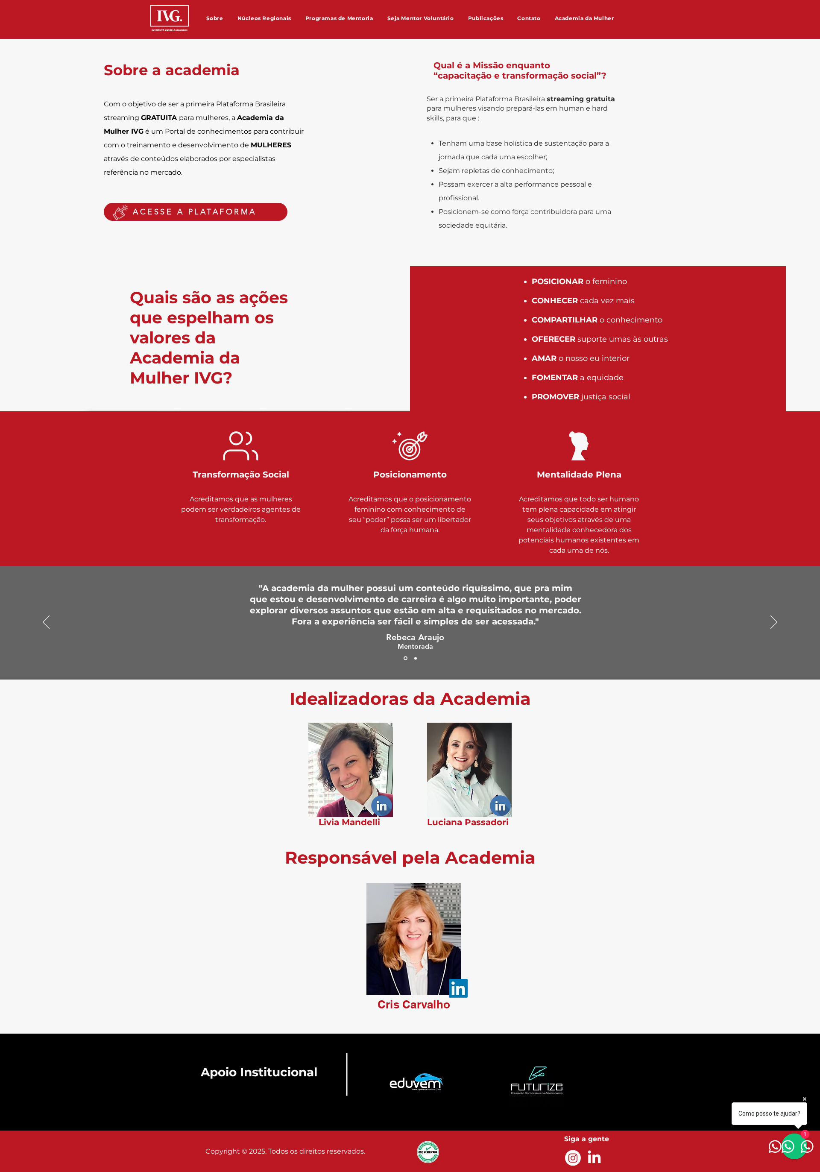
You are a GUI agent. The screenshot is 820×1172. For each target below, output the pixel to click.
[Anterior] (46, 622)
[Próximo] (773, 622)
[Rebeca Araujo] (405, 658)
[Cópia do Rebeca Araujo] (415, 658)
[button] (214, 18)
